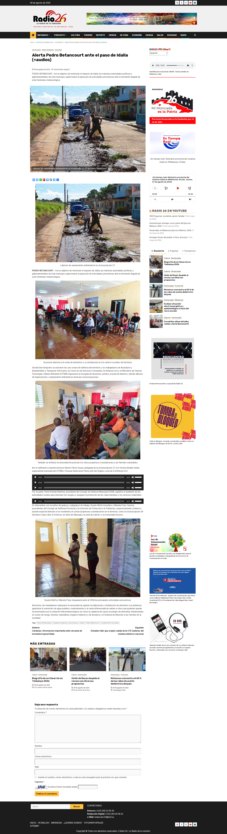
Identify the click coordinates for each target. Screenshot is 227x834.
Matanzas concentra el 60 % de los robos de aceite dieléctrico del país (126, 681)
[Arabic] (150, 49)
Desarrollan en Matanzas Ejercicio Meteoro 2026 (170, 230)
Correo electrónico (43, 756)
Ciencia (112, 35)
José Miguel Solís (119, 690)
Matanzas (42, 35)
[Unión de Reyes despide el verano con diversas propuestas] (87, 659)
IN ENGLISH (43, 823)
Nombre (38, 746)
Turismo (88, 35)
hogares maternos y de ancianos (65, 623)
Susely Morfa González (110, 623)
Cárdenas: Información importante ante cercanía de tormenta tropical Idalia (57, 630)
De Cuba (124, 35)
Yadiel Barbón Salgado (61, 69)
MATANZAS (56, 823)
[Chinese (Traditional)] (153, 49)
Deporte (100, 35)
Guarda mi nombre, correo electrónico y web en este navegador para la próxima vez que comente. (82, 777)
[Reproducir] (35, 477)
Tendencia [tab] (190, 251)
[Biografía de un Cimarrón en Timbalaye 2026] (48, 659)
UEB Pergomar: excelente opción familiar (167, 216)
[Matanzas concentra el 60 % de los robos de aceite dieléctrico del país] (127, 659)
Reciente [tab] (159, 251)
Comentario (41, 712)
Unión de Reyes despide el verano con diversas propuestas (85, 681)
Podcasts (59, 35)
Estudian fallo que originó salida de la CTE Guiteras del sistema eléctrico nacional (117, 630)
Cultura (75, 35)
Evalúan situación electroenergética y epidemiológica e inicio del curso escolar (176, 307)
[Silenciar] (132, 477)
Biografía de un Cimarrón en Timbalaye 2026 (47, 679)
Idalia (82, 623)
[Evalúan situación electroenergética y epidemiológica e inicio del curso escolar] (156, 306)
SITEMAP (34, 826)
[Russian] (167, 49)
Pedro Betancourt (92, 623)
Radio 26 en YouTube (169, 211)
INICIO (33, 823)
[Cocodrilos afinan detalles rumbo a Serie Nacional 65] (156, 321)
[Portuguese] (165, 49)
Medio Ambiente (48, 50)
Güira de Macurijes (44, 623)
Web (37, 767)
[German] (160, 49)
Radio (183, 35)
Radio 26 (123, 831)
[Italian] (162, 49)
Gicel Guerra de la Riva (81, 690)
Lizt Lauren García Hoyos (43, 687)
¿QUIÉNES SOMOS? (73, 823)
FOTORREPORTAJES (93, 823)
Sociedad (172, 35)
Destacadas (36, 50)
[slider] (138, 477)
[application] (88, 477)
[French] (158, 49)
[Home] (33, 35)
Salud (160, 35)
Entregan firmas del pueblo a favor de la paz (168, 237)
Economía (137, 35)
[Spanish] (169, 49)
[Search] (195, 35)
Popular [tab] (174, 251)
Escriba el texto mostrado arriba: (63, 787)
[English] (155, 49)
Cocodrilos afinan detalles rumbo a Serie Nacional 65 (176, 322)
